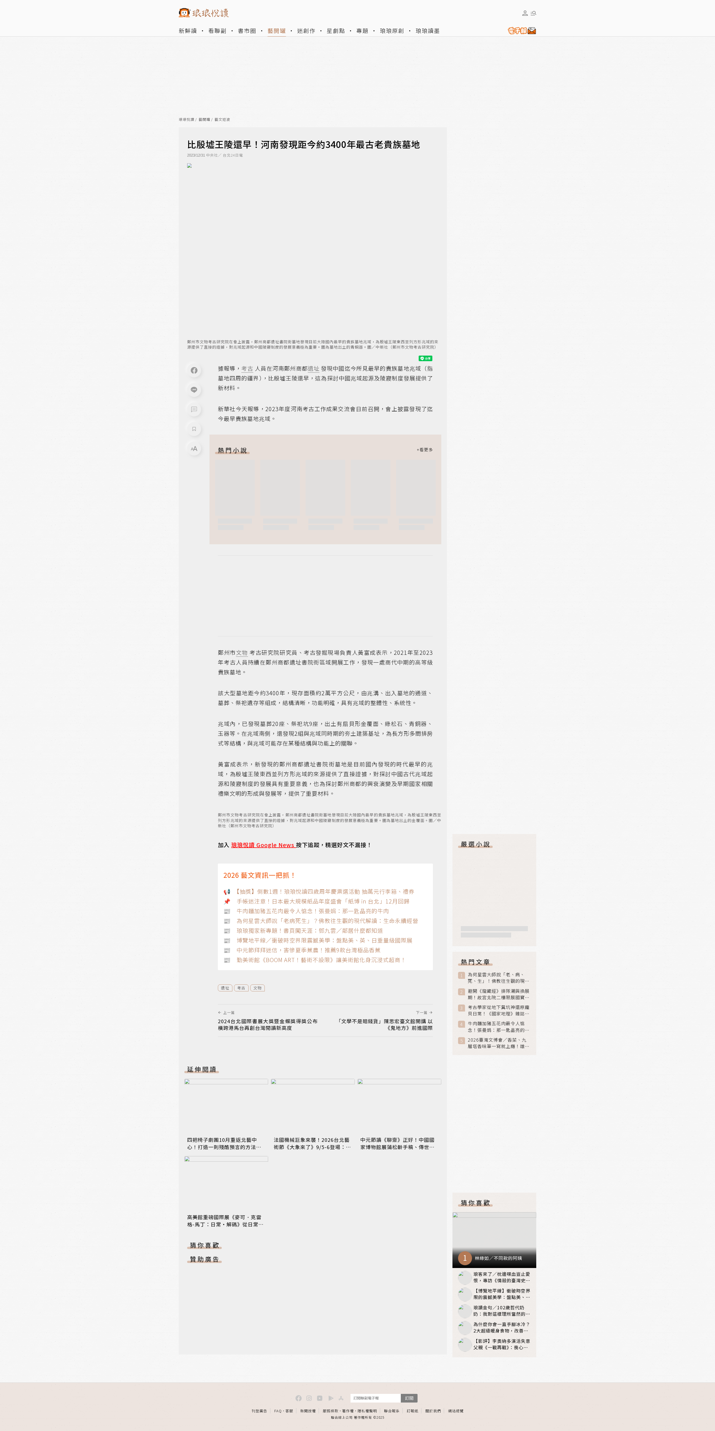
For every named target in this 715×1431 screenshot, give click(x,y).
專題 (362, 31)
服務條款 (331, 1410)
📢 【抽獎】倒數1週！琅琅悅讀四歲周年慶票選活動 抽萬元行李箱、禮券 (318, 891)
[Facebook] (194, 370)
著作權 (348, 1410)
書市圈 (247, 31)
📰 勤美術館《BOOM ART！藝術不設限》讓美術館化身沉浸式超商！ (314, 960)
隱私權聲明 (367, 1410)
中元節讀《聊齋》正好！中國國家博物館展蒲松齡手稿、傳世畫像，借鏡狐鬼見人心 (397, 1147)
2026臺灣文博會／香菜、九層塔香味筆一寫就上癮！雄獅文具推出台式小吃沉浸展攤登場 (499, 1043)
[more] (425, 450)
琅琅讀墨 (428, 31)
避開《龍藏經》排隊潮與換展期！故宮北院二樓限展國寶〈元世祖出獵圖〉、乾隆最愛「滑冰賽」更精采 (499, 994)
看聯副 (217, 31)
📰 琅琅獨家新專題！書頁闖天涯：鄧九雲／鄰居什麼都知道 (303, 930)
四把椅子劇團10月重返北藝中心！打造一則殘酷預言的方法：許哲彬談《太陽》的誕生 (224, 1147)
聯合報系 (392, 1410)
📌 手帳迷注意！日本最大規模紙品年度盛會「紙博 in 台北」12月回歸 (316, 901)
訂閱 (409, 1398)
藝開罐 (277, 31)
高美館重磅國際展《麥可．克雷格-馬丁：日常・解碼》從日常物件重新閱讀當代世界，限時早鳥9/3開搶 (225, 1227)
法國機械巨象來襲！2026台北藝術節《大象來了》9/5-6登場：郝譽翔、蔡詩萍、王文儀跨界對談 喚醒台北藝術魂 (312, 1150)
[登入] (525, 13)
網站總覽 (456, 1410)
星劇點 (336, 31)
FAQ (278, 1410)
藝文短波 (222, 120)
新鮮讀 (188, 31)
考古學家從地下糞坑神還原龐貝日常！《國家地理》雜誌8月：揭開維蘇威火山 (499, 1010)
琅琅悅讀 (186, 120)
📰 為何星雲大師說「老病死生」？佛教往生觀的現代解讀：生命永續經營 (320, 921)
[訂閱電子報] (519, 30)
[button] (194, 409)
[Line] (194, 390)
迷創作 (306, 31)
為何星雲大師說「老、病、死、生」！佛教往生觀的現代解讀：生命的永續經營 (499, 977)
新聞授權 (308, 1410)
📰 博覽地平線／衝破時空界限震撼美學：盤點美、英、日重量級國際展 (318, 940)
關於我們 (433, 1410)
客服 (289, 1410)
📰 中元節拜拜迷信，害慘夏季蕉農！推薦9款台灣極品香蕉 (302, 950)
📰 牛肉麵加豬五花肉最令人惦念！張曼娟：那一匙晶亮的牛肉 (306, 911)
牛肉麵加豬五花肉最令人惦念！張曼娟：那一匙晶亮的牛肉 (499, 1026)
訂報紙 (412, 1410)
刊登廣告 (259, 1410)
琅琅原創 (392, 31)
